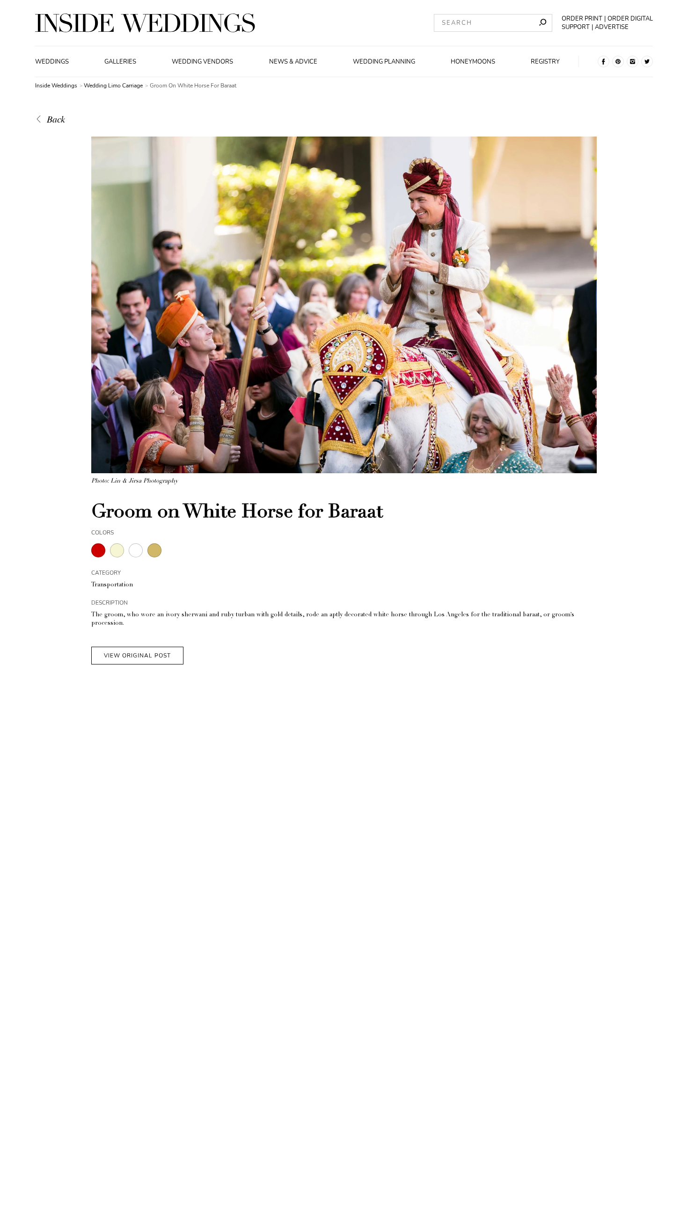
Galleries (120, 62)
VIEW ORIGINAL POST (137, 655)
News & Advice (293, 62)
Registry (545, 62)
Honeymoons (473, 62)
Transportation (112, 585)
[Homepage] (145, 23)
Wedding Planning (384, 62)
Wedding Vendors (202, 62)
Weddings (52, 62)
